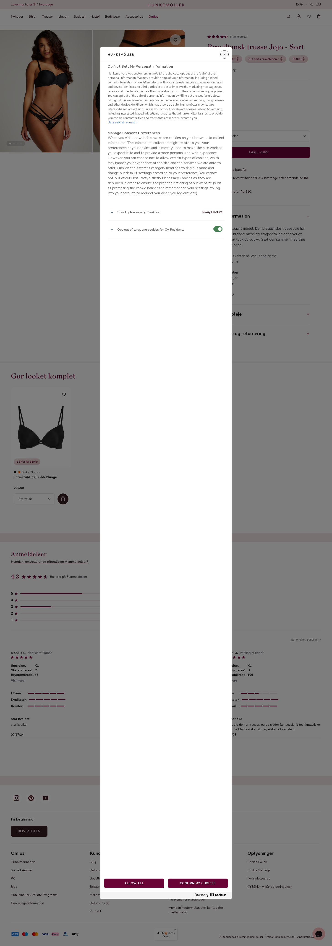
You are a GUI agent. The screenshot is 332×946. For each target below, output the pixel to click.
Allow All (134, 883)
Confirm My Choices (198, 883)
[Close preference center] (224, 54)
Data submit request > (122, 122)
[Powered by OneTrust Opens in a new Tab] (212, 895)
